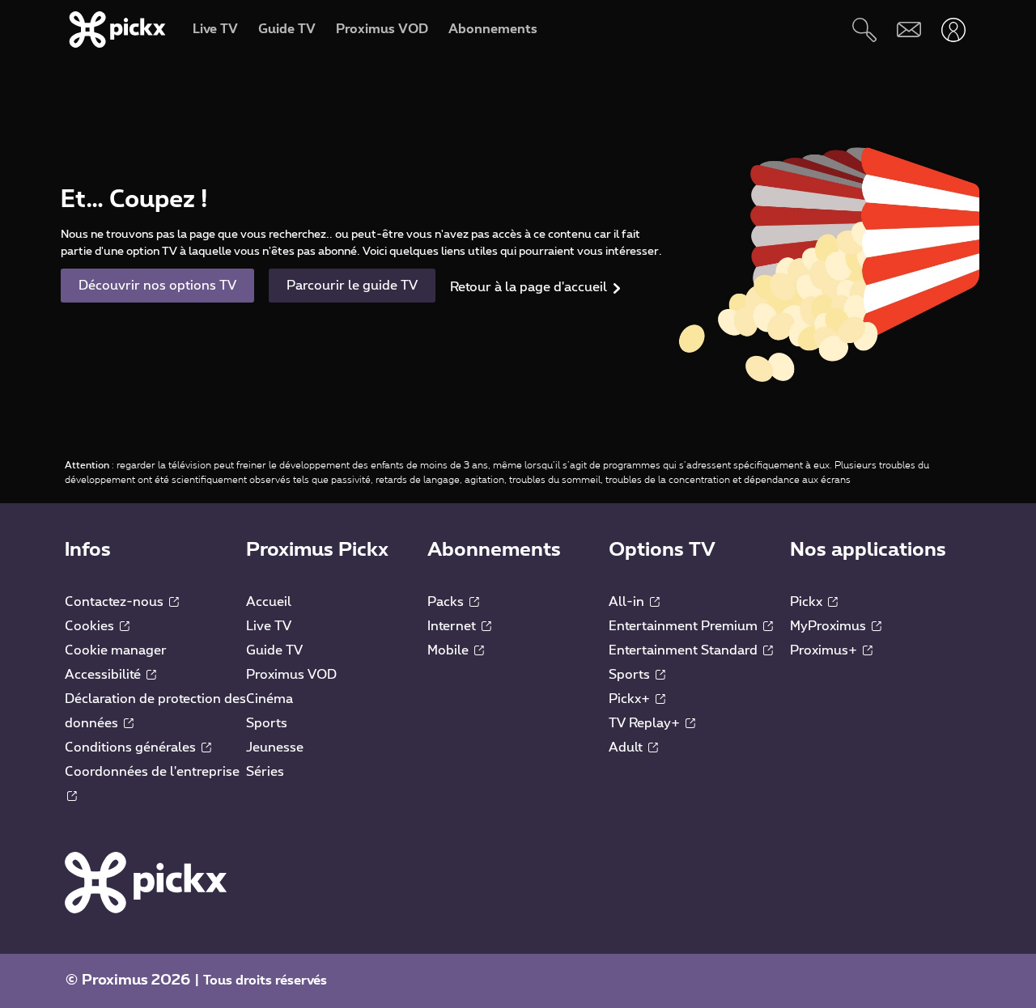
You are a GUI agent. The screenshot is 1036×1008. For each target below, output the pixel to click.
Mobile (449, 650)
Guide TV (274, 650)
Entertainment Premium (685, 626)
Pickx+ (631, 698)
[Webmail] (908, 29)
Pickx (808, 601)
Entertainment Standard (685, 650)
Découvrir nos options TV (157, 285)
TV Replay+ (646, 723)
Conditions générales (132, 747)
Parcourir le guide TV (352, 285)
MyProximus (829, 626)
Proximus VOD (291, 674)
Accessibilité (104, 674)
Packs (447, 601)
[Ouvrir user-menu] (953, 29)
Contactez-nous (116, 601)
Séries (265, 771)
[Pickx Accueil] (146, 881)
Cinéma (269, 698)
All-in (628, 601)
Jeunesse (275, 747)
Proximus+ (825, 650)
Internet (453, 626)
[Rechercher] (864, 29)
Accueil (268, 601)
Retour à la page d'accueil (528, 287)
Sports (266, 723)
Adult (627, 747)
